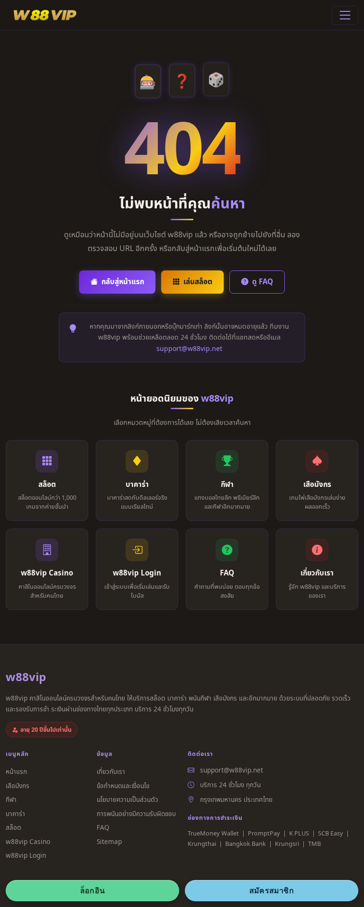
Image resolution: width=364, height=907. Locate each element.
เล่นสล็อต (197, 281)
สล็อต (13, 827)
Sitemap (109, 841)
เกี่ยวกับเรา (111, 771)
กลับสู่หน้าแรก (122, 281)
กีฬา (11, 799)
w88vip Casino (28, 841)
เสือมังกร (17, 785)
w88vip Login (26, 855)
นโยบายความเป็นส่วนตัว (127, 799)
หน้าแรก (16, 771)
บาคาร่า (15, 813)
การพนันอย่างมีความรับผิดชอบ (136, 813)
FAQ (103, 827)
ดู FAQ (262, 281)
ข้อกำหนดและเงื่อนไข (123, 785)
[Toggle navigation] (345, 15)
